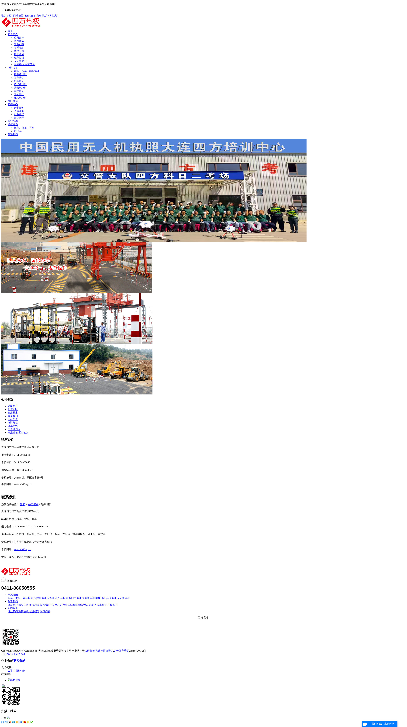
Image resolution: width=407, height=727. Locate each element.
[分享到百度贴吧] (21, 722)
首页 (10, 31)
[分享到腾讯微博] (13, 722)
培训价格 (19, 54)
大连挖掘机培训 (104, 650)
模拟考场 (13, 124)
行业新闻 (19, 107)
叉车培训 (19, 77)
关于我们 (13, 601)
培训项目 (13, 67)
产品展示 (13, 594)
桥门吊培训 (20, 84)
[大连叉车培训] (76, 342)
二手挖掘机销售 (16, 670)
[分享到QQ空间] (28, 722)
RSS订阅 (30, 15)
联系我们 (19, 47)
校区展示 (13, 101)
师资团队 (19, 41)
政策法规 (19, 111)
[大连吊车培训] (76, 393)
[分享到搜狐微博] (24, 722)
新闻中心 (13, 104)
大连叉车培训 (121, 650)
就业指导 (19, 114)
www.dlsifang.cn (22, 549)
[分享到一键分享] (6, 722)
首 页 (22, 504)
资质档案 (19, 44)
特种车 (18, 131)
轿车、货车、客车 (24, 127)
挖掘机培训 (20, 74)
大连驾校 (90, 650)
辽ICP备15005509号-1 (13, 654)
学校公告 (19, 51)
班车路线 (19, 57)
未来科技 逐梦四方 (24, 64)
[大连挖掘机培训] (76, 292)
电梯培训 (19, 91)
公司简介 (19, 37)
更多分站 (19, 660)
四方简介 (13, 34)
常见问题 (19, 117)
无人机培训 (20, 97)
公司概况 (33, 504)
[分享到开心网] (17, 722)
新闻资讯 (13, 608)
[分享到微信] (32, 722)
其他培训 (19, 94)
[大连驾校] (154, 241)
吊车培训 (19, 81)
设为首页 (6, 15)
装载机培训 (20, 87)
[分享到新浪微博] (10, 722)
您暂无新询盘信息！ (48, 15)
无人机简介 (20, 61)
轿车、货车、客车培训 (26, 71)
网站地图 (18, 15)
